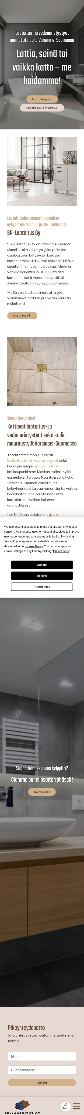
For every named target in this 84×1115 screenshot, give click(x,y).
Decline (42, 575)
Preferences (42, 586)
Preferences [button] (61, 551)
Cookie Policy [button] (34, 546)
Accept (42, 564)
